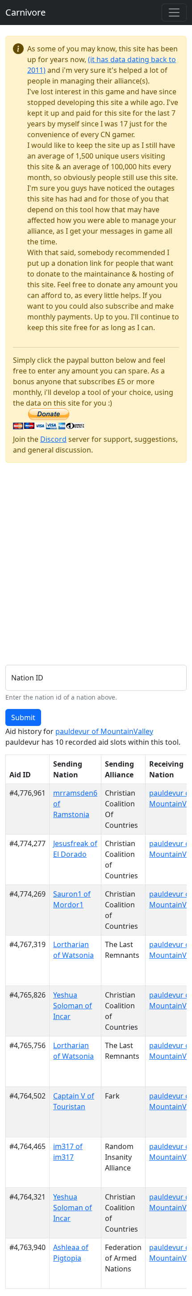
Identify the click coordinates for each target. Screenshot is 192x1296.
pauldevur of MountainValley (104, 731)
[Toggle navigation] (174, 12)
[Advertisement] (96, 566)
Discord (53, 439)
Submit (23, 717)
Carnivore (25, 12)
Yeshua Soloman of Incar (72, 1005)
